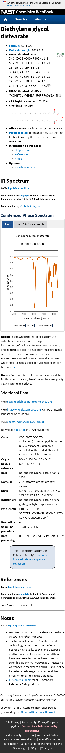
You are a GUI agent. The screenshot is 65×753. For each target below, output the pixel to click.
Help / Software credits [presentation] (30, 224)
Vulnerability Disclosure (20, 735)
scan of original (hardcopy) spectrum (29, 401)
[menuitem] (5, 19)
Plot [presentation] (7, 224)
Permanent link (19, 132)
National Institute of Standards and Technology (8, 12)
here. (16, 367)
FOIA (6, 739)
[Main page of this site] (5, 19)
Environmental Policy (24, 739)
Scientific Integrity (49, 739)
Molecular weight (20, 50)
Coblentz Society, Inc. (30, 206)
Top (10, 188)
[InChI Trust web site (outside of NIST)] (60, 57)
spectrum (20, 429)
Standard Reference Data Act (37, 712)
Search (20, 19)
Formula (14, 45)
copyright (24, 195)
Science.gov (20, 748)
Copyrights (14, 726)
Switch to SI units (25, 167)
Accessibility (28, 722)
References (21, 154)
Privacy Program (48, 722)
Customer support (20, 680)
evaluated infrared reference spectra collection (30, 559)
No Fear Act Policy (47, 735)
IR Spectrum (22, 150)
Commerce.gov (51, 743)
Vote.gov (46, 748)
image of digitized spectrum (24, 409)
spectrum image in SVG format (25, 422)
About (39, 19)
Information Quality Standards (21, 743)
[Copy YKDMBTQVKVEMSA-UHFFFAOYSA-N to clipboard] (59, 96)
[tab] (7, 224)
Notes (18, 158)
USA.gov (34, 748)
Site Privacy (13, 722)
